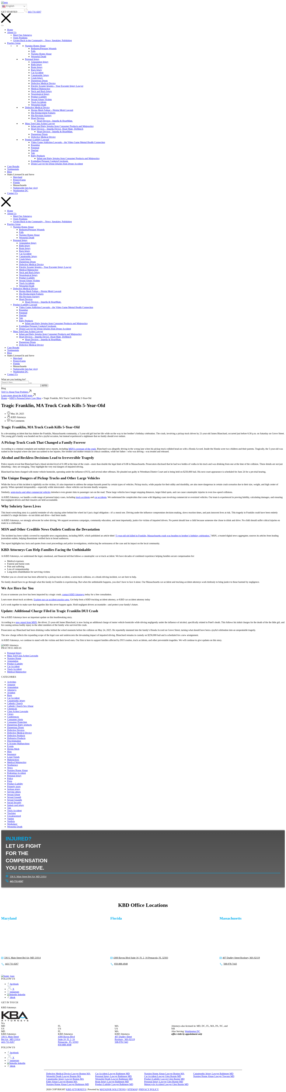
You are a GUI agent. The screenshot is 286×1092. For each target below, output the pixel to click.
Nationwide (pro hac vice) (25, 188)
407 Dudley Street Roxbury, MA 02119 (241, 957)
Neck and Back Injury (41, 91)
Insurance (11, 754)
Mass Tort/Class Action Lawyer (40, 123)
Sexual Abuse (13, 794)
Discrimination (14, 741)
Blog (9, 172)
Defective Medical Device (43, 83)
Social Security (14, 802)
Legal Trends (13, 757)
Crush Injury (37, 78)
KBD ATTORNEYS (76, 1089)
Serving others (14, 792)
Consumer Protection (17, 722)
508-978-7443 (230, 964)
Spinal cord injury (15, 805)
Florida (16, 182)
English (10, 6)
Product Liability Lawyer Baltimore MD (114, 1084)
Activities (11, 682)
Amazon (11, 684)
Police (10, 778)
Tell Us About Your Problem (15, 392)
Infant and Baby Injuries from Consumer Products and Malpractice (62, 126)
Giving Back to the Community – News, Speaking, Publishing (42, 40)
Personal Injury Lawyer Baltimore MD (113, 1076)
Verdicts (11, 821)
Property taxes (14, 786)
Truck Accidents (38, 102)
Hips (9, 751)
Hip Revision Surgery (41, 115)
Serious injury (13, 789)
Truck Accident (14, 669)
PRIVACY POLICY (149, 1089)
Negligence (12, 765)
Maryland (17, 177)
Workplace (12, 824)
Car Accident (37, 72)
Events (10, 746)
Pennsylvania (19, 180)
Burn (9, 695)
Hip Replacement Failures (43, 113)
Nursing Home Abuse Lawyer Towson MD (213, 1076)
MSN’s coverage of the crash (82, 449)
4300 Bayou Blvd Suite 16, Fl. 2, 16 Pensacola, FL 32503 (140, 957)
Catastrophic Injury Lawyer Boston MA (65, 1079)
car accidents (100, 497)
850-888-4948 (121, 964)
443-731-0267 (34, 12)
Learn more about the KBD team (17, 395)
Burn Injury (36, 70)
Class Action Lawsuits (17, 711)
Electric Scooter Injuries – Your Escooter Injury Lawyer (57, 86)
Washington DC (20, 190)
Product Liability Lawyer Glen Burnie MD (164, 1079)
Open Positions (20, 37)
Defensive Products (16, 738)
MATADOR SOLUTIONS (113, 1089)
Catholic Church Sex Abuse (20, 706)
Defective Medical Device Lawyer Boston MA (68, 1073)
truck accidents (83, 497)
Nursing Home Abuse (35, 46)
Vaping (10, 818)
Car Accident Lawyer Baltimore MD (112, 1073)
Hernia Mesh (13, 749)
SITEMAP (132, 1089)
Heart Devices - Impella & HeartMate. (55, 121)
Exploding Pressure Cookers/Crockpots (49, 161)
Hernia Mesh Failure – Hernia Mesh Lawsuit (52, 110)
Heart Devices (37, 118)
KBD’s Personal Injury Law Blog (25, 398)
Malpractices (13, 759)
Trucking (11, 813)
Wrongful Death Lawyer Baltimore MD (114, 1079)
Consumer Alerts (15, 719)
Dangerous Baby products (19, 725)
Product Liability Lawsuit (37, 139)
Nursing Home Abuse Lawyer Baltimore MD (67, 1084)
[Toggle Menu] (2, 25)
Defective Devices (15, 730)
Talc (33, 153)
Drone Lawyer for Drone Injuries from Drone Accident (57, 163)
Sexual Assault (14, 797)
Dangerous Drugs (39, 80)
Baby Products (38, 155)
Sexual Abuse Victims (41, 99)
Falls (33, 51)
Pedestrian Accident (16, 773)
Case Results (13, 166)
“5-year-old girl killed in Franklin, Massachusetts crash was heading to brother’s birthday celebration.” (163, 535)
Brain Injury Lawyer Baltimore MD (112, 1081)
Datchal (34, 150)
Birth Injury (36, 64)
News (10, 767)
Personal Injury (32, 59)
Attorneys (11, 690)
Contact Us (12, 193)
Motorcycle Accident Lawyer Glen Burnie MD (166, 1084)
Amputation (12, 661)
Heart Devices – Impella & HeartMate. (43, 302)
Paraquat (35, 147)
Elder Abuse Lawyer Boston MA (61, 1081)
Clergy (10, 714)
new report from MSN (26, 622)
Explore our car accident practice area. (52, 599)
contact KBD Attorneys (73, 594)
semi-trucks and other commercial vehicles (30, 492)
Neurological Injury (40, 94)
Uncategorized (14, 816)
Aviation (11, 692)
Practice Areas (14, 43)
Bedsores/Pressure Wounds (43, 48)
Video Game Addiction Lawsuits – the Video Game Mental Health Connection (68, 142)
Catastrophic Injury (40, 75)
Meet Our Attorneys (22, 35)
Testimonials (13, 169)
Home (10, 29)
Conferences (13, 716)
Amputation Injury (39, 62)
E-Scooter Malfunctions (18, 743)
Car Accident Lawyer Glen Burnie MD (162, 1076)
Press (9, 781)
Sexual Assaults (14, 800)
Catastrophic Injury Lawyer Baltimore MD (213, 1073)
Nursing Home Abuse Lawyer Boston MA (164, 1073)
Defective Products (16, 735)
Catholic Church (15, 703)
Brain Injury (36, 67)
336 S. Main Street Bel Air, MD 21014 (28, 876)
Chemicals (12, 708)
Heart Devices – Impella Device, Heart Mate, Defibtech (57, 129)
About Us (11, 32)
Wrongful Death (38, 56)
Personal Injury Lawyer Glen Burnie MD (163, 1081)
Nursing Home (14, 658)
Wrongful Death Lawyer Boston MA (63, 1076)
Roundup (35, 145)
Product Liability (39, 96)
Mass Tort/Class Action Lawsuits (22, 655)
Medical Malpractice (40, 88)
